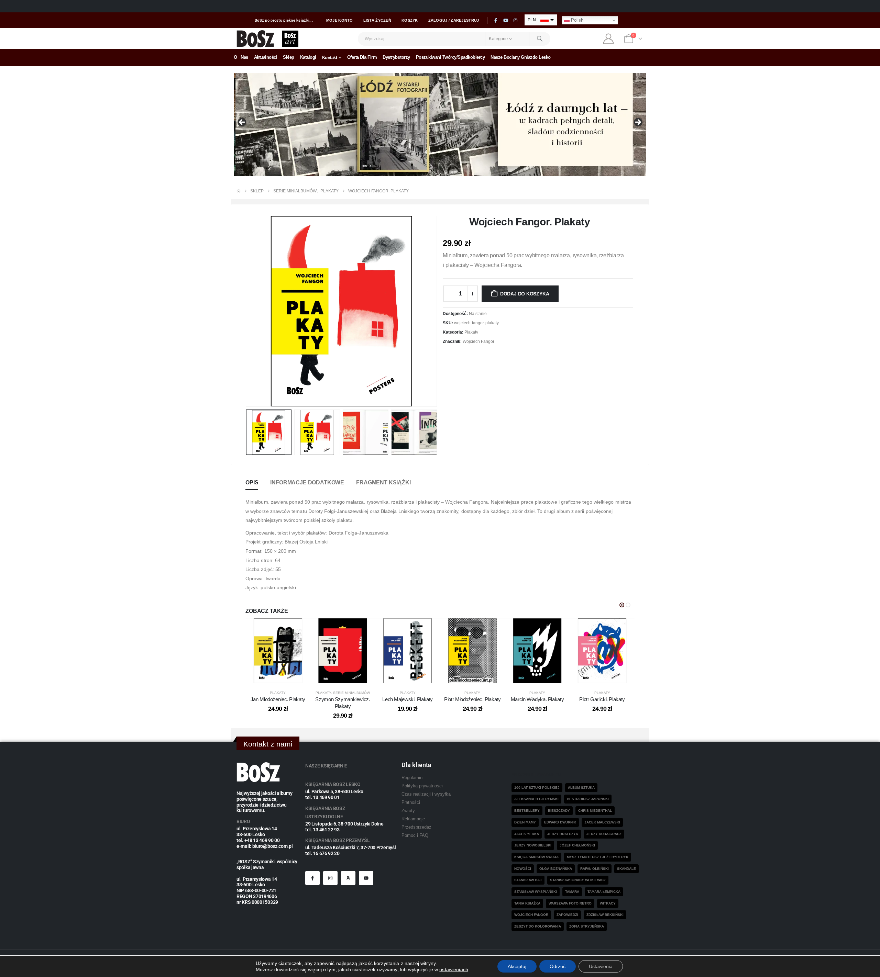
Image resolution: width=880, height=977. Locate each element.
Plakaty (471, 332)
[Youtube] (505, 20)
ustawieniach (453, 969)
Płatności (411, 802)
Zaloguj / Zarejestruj (453, 20)
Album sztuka (581, 787)
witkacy (608, 903)
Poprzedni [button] (242, 122)
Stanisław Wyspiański (535, 892)
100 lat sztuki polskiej (537, 787)
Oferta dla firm (362, 57)
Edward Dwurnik (560, 822)
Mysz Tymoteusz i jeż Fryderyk (597, 857)
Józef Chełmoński (577, 845)
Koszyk (410, 20)
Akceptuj (517, 966)
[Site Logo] (255, 38)
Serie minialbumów (351, 693)
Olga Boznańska (555, 869)
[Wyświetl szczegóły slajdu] (440, 124)
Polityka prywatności (422, 786)
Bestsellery (527, 810)
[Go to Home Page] (238, 191)
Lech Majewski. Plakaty (407, 699)
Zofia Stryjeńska (586, 926)
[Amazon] (348, 878)
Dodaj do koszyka (524, 293)
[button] (247, 311)
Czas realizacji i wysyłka (426, 794)
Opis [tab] (251, 482)
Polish (576, 20)
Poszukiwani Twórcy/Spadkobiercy (450, 57)
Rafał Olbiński (594, 869)
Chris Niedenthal (595, 810)
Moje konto (339, 20)
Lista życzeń (377, 20)
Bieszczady (559, 810)
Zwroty (408, 810)
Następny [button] (637, 122)
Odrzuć (557, 966)
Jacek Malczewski (602, 822)
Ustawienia (601, 966)
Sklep (288, 57)
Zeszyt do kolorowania (537, 926)
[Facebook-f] (312, 878)
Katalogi (308, 57)
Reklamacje (413, 819)
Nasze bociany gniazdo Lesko (521, 57)
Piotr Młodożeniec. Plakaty (472, 699)
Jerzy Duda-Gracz (604, 834)
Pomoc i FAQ (415, 835)
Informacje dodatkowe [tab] (307, 482)
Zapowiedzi (567, 915)
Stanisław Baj (528, 880)
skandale (626, 869)
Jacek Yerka (526, 834)
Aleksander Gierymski (536, 799)
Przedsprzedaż (416, 827)
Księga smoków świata (536, 857)
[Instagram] (515, 20)
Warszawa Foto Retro (570, 903)
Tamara (572, 892)
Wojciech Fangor (478, 341)
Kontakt (329, 57)
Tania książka (527, 903)
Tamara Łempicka (603, 892)
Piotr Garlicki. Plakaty (602, 699)
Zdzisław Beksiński (605, 915)
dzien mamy (525, 822)
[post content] (277, 650)
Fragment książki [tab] (383, 482)
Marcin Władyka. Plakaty (537, 699)
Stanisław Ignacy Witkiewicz (578, 880)
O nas (241, 57)
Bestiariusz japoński (588, 799)
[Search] (540, 39)
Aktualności (265, 57)
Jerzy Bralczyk (562, 834)
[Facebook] (495, 20)
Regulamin (412, 777)
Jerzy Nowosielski (532, 845)
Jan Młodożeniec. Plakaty (278, 699)
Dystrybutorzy (396, 57)
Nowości (522, 869)
